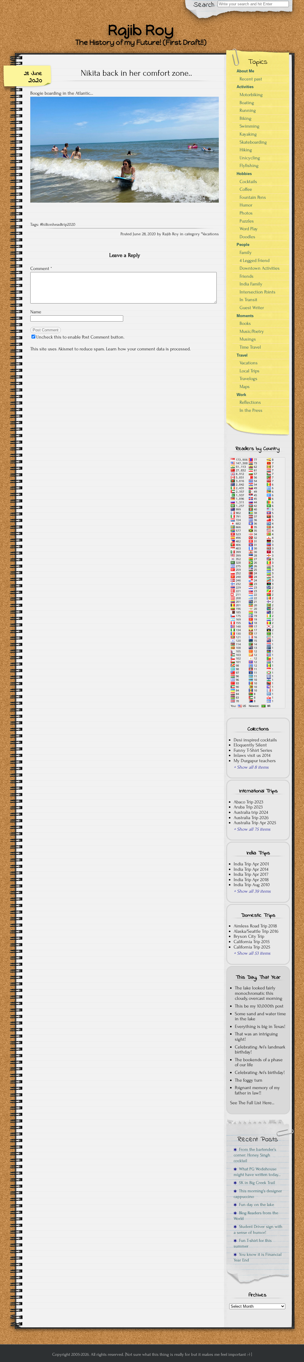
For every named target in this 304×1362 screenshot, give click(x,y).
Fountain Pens (253, 197)
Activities (245, 87)
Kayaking (248, 134)
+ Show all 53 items (252, 953)
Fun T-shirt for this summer (253, 1243)
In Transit (248, 299)
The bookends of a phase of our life (259, 1062)
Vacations (210, 234)
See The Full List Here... (252, 1102)
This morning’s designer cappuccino (258, 1193)
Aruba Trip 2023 (248, 807)
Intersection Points (258, 292)
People (243, 244)
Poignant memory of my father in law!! (257, 1090)
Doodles (247, 236)
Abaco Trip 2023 (248, 802)
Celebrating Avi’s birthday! (260, 1072)
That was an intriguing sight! (256, 1036)
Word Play (249, 228)
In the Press (251, 410)
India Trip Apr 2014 (251, 869)
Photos (246, 213)
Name (35, 311)
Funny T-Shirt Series (253, 750)
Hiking (246, 149)
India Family (251, 284)
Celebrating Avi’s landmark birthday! (260, 1049)
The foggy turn (248, 1080)
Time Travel (250, 347)
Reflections (250, 402)
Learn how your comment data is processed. (148, 349)
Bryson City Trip (249, 936)
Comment (41, 268)
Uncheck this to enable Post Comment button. (80, 337)
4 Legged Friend (255, 260)
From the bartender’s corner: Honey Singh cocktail (255, 1155)
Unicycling (250, 157)
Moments (245, 316)
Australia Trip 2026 (251, 817)
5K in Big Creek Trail (256, 1182)
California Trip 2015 (252, 941)
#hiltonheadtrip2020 (57, 224)
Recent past (251, 79)
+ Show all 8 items (251, 767)
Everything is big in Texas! (260, 1026)
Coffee (246, 189)
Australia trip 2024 (251, 812)
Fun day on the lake (255, 1204)
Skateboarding (253, 142)
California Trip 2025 (252, 947)
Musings (248, 339)
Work (241, 394)
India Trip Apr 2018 (251, 879)
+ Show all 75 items (252, 829)
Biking (245, 118)
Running (248, 110)
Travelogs (248, 378)
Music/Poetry (252, 331)
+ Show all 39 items (252, 891)
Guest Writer (252, 307)
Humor (246, 205)
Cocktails (248, 181)
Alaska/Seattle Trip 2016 (256, 931)
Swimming (249, 126)
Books (245, 323)
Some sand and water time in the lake (260, 1016)
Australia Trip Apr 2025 (255, 822)
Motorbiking (251, 94)
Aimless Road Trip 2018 (255, 926)
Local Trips (249, 371)
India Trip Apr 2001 (251, 864)
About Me (245, 71)
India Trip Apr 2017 (251, 874)
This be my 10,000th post (259, 1006)
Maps (245, 386)
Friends (247, 276)
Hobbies (244, 173)
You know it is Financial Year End (257, 1257)
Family (246, 252)
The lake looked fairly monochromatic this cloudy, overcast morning (258, 993)
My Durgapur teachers (255, 760)
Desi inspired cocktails (255, 740)
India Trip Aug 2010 (252, 884)
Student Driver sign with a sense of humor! (258, 1229)
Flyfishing (249, 165)
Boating (247, 102)
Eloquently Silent (250, 745)
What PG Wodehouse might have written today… (257, 1171)
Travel (242, 355)
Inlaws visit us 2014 (252, 755)
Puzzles (247, 221)
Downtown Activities (260, 268)
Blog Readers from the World (256, 1215)
